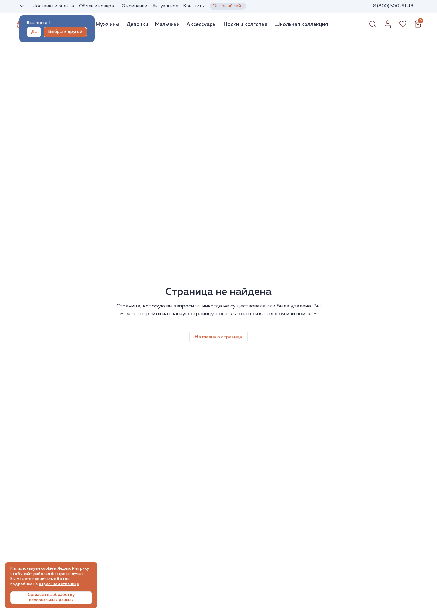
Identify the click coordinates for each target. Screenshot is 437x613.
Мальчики (167, 24)
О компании (134, 6)
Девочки (137, 24)
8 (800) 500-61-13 (393, 6)
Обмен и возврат (97, 6)
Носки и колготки (245, 24)
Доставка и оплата (53, 6)
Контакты (194, 6)
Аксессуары (202, 24)
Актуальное (165, 6)
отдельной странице (59, 584)
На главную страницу (218, 337)
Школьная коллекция (301, 24)
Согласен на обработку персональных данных (51, 597)
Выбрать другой (65, 32)
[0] (418, 26)
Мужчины (107, 24)
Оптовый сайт (227, 6)
